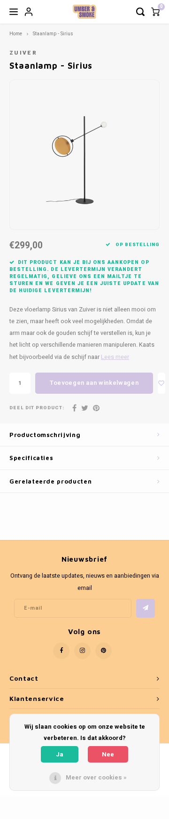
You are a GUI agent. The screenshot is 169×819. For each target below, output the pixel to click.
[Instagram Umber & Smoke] (82, 651)
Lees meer (115, 357)
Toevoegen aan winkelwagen (94, 382)
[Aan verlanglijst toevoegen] (161, 383)
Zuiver (23, 53)
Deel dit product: (36, 408)
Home (15, 33)
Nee (108, 754)
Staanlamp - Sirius (53, 33)
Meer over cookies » (96, 777)
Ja (59, 754)
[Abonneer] (145, 608)
